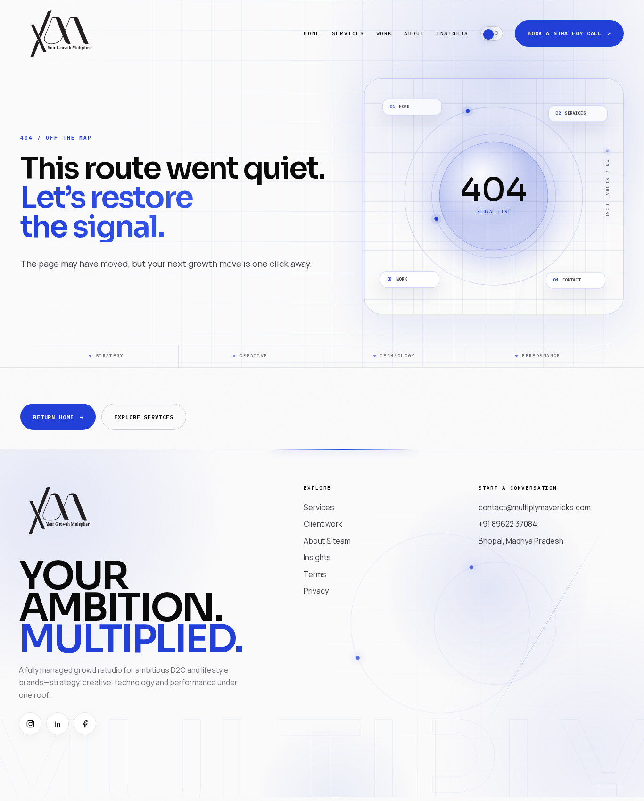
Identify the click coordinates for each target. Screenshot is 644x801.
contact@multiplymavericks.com (535, 507)
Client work (323, 524)
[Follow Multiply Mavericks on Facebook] (85, 723)
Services (348, 33)
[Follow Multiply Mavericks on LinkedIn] (57, 723)
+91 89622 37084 (508, 524)
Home (312, 33)
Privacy (316, 591)
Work (384, 33)
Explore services (143, 417)
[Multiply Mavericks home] (59, 33)
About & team (327, 541)
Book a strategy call (569, 33)
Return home (58, 417)
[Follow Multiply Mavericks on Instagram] (30, 723)
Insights (452, 33)
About (414, 33)
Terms (315, 574)
